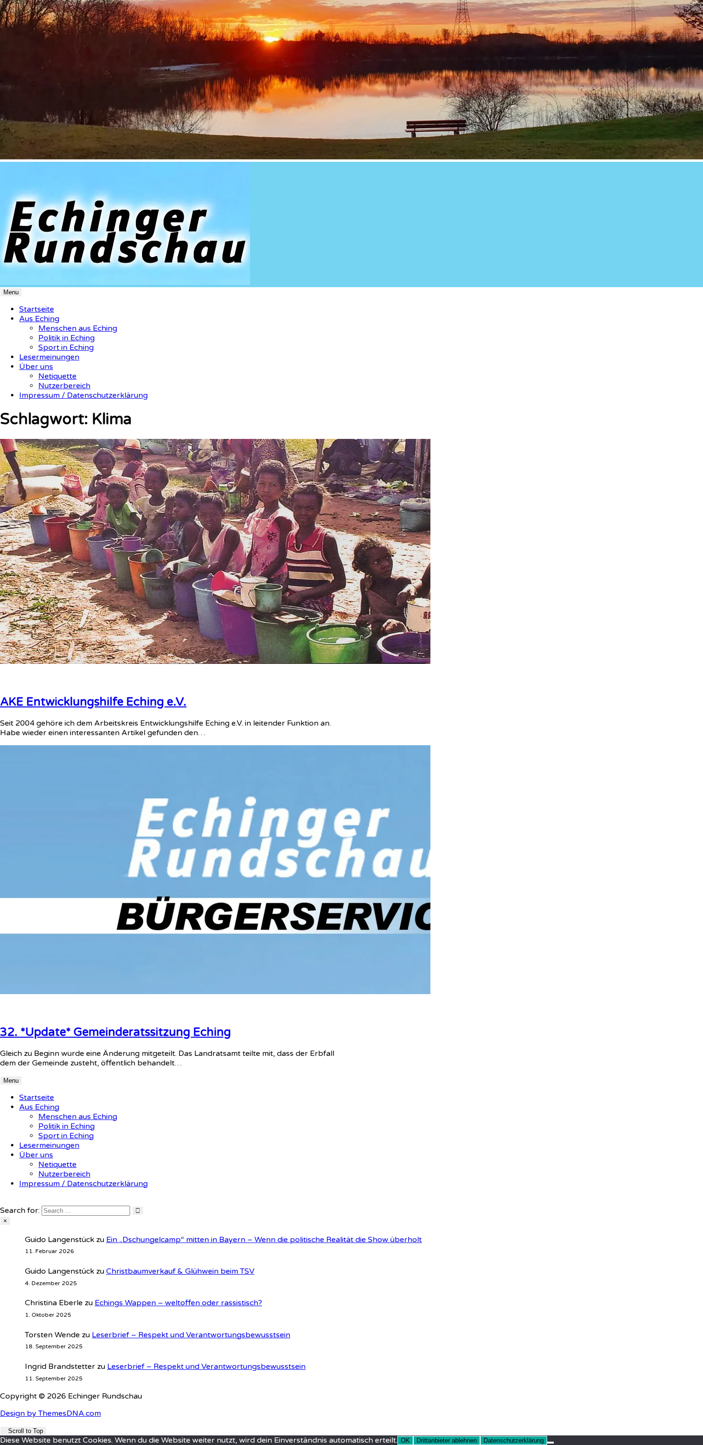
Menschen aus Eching (77, 328)
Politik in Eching (66, 338)
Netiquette (57, 376)
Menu (11, 292)
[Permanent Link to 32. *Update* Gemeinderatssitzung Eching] (215, 992)
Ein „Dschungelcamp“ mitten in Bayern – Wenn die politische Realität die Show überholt (264, 1239)
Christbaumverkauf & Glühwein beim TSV (180, 1271)
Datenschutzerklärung (513, 1440)
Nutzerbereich (64, 386)
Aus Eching (39, 319)
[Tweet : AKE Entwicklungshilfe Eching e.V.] (20, 680)
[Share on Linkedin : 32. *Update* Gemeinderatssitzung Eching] (3, 1011)
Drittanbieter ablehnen (447, 1440)
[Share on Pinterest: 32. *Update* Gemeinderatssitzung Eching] (8, 1011)
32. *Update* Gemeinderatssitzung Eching (115, 1032)
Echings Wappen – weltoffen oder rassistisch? (178, 1303)
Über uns (36, 366)
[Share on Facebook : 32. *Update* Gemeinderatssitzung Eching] (14, 1011)
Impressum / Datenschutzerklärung (83, 395)
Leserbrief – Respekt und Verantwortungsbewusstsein (191, 1335)
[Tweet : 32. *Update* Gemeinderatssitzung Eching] (20, 1011)
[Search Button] (3, 1201)
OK (405, 1440)
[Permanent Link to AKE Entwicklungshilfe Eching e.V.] (215, 661)
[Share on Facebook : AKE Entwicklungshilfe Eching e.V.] (14, 680)
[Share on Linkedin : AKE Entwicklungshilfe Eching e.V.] (3, 680)
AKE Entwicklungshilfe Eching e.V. (93, 702)
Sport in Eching (66, 347)
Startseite (36, 309)
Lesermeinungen (49, 357)
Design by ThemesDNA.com (50, 1413)
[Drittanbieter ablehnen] (550, 1443)
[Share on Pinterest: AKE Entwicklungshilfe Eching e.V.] (8, 680)
